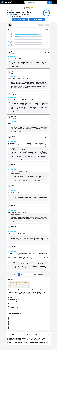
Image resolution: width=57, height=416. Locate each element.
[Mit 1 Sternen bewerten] (39, 25)
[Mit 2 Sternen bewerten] (41, 25)
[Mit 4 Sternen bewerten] (46, 25)
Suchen (49, 2)
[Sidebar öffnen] (55, 2)
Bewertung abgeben (18, 24)
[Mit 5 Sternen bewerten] (48, 25)
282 (35, 274)
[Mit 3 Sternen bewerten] (43, 25)
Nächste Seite (40, 274)
